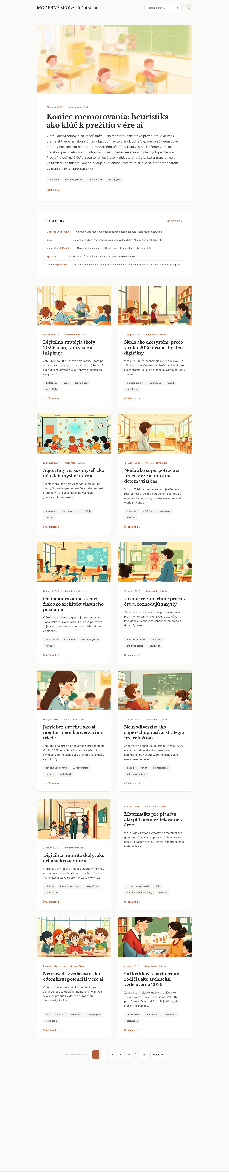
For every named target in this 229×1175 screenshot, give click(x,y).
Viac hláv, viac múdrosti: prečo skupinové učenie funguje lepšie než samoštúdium (119, 231)
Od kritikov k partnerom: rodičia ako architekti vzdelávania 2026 (151, 979)
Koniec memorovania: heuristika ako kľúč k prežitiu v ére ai (108, 121)
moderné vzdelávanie (58, 248)
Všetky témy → (174, 220)
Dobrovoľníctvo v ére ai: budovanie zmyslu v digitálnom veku (105, 256)
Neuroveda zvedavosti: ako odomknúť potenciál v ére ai (73, 976)
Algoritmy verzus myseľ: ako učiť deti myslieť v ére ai (73, 473)
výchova (51, 256)
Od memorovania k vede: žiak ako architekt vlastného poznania (73, 604)
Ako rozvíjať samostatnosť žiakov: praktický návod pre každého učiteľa (114, 248)
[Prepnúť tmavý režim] (188, 7)
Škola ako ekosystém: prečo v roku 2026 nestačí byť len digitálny (153, 348)
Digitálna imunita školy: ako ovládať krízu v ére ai (73, 858)
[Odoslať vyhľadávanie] (176, 7)
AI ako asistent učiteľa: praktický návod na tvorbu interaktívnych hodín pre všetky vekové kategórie (127, 264)
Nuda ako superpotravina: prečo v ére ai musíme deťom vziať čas (152, 476)
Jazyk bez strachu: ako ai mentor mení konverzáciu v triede (73, 732)
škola (49, 240)
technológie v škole (57, 264)
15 (144, 1054)
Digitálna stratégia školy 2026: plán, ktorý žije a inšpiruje (69, 348)
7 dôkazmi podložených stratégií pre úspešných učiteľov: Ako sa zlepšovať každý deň (118, 240)
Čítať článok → (55, 190)
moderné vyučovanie (58, 231)
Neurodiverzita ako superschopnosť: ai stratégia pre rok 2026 (154, 732)
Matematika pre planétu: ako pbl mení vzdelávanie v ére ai (153, 819)
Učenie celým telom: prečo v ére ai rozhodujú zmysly (155, 601)
